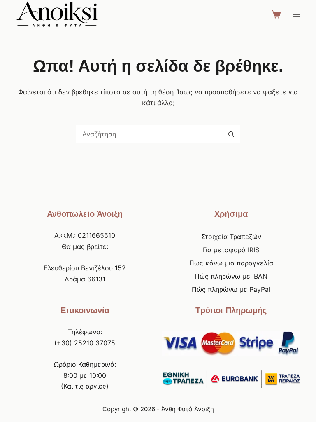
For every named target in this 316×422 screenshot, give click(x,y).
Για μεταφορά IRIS (231, 250)
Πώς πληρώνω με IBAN (231, 276)
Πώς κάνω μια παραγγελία (231, 263)
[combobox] (149, 134)
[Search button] (231, 134)
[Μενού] (296, 14)
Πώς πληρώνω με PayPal (231, 289)
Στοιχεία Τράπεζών (231, 236)
